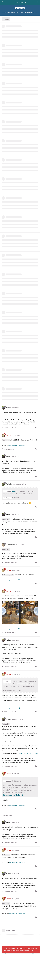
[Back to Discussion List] (2, 2)
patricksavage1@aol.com (17, 445)
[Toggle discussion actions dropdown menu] (38, 2)
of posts (19, 2)
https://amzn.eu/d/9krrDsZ (28, 753)
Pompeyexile (9, 575)
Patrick (8, 491)
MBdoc (6, 440)
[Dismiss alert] (32, 951)
